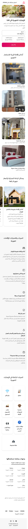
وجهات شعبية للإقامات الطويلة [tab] (18, 462)
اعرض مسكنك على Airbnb (10, 2)
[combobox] (13, 34)
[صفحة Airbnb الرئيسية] (24, 2)
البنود (10, 525)
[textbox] (19, 40)
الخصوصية (15, 525)
